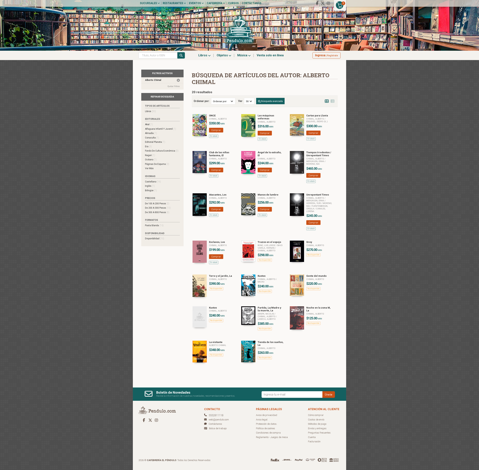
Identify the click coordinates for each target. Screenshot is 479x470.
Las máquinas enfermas (266, 117)
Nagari (150, 155)
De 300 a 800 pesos (157, 212)
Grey (309, 242)
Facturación (314, 441)
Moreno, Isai (313, 164)
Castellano (153, 181)
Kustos (262, 275)
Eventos (195, 3)
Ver (240, 101)
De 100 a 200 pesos (157, 203)
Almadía (151, 133)
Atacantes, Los (217, 194)
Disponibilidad (154, 238)
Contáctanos (251, 3)
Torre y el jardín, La (220, 275)
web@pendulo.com (219, 419)
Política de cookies (265, 428)
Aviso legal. (262, 419)
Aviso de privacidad (266, 415)
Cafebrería (215, 3)
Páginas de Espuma (157, 164)
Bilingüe (151, 190)
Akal (149, 124)
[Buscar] (181, 55)
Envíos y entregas (317, 428)
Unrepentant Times (317, 194)
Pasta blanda (154, 225)
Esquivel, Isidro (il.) (317, 121)
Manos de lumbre (268, 194)
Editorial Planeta (155, 142)
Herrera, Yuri (313, 203)
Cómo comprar (316, 415)
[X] (323, 3)
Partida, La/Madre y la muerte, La (269, 309)
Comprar (216, 130)
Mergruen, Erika (315, 161)
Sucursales (149, 3)
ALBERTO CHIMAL (217, 345)
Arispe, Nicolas (266, 314)
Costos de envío (316, 419)
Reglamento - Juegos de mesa (272, 437)
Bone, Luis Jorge (267, 245)
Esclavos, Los (217, 242)
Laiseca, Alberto (267, 319)
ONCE (212, 115)
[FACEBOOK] (317, 3)
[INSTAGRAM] (328, 3)
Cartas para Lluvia (317, 115)
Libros (203, 55)
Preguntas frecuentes (319, 432)
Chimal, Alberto (218, 119)
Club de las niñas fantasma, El (219, 154)
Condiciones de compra (268, 432)
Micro (261, 282)
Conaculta (152, 137)
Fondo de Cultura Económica (162, 150)
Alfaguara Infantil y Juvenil (160, 128)
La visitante (215, 342)
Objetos (223, 55)
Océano (151, 159)
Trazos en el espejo (269, 242)
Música (242, 55)
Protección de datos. (266, 423)
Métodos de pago (317, 423)
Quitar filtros (173, 86)
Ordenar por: (202, 101)
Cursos (233, 3)
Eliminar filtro (178, 80)
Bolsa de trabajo (218, 428)
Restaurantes (173, 3)
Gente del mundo (316, 275)
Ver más (149, 168)
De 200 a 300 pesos (158, 207)
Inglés (150, 185)
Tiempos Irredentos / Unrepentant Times (318, 154)
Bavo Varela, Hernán (270, 246)
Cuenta (312, 437)
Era (148, 146)
